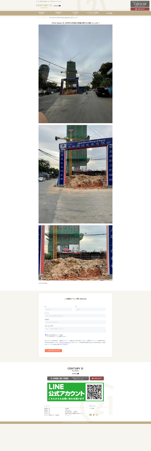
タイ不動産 (91, 408)
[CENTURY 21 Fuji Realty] (44, 6)
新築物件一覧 (47, 410)
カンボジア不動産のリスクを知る (92, 13)
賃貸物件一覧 (47, 408)
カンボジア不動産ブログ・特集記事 (51, 415)
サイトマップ (68, 415)
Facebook (90, 415)
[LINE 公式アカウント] (75, 392)
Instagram (97, 415)
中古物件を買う (75, 13)
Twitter (94, 415)
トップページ (39, 17)
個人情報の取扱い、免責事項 (71, 411)
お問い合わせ (68, 410)
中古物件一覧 (47, 411)
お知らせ (45, 17)
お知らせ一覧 (47, 413)
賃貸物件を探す (42, 13)
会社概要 (109, 13)
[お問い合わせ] (140, 9)
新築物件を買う (59, 13)
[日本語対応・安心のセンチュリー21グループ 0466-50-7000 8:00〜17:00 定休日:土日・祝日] (140, 4)
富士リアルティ (92, 406)
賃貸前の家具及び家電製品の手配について (74, 413)
